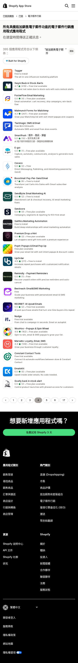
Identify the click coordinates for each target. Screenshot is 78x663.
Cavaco (19, 163)
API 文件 (8, 550)
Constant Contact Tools (27, 353)
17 (64, 400)
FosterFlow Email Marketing (29, 95)
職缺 (42, 550)
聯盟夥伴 (45, 576)
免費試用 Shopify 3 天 (39, 432)
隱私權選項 (9, 652)
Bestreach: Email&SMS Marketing (32, 288)
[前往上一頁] (5, 400)
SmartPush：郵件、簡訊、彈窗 (30, 135)
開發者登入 (9, 617)
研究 (5, 563)
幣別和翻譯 (46, 520)
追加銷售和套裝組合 (51, 494)
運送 (42, 513)
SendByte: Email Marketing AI (30, 193)
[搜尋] (67, 6)
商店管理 (8, 513)
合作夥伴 (45, 569)
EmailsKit (19, 368)
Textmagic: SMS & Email (27, 123)
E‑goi (17, 147)
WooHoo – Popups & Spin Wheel (32, 328)
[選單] (73, 6)
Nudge (18, 316)
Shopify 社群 (10, 556)
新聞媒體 (45, 563)
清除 (71, 51)
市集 (42, 481)
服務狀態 (45, 589)
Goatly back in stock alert (28, 381)
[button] (39, 73)
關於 (42, 543)
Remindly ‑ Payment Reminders (31, 273)
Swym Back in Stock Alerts (29, 83)
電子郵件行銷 (47, 500)
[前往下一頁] (72, 400)
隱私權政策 (9, 634)
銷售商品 (8, 487)
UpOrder (19, 258)
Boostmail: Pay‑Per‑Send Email (31, 178)
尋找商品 (8, 481)
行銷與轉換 (9, 507)
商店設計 (8, 500)
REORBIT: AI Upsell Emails (28, 304)
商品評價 (45, 487)
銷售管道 (8, 474)
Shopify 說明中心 (13, 543)
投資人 (44, 556)
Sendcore (20, 208)
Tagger (18, 70)
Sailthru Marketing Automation (31, 221)
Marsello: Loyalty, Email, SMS (30, 341)
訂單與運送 (9, 494)
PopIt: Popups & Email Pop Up (30, 246)
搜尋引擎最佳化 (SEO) (52, 507)
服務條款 (8, 626)
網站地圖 (8, 643)
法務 (42, 583)
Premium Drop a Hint (26, 233)
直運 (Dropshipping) (52, 474)
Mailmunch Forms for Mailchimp (32, 110)
